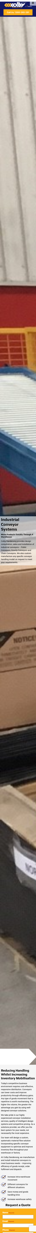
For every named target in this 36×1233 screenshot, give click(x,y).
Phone (8, 1230)
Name (8, 1212)
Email (8, 1221)
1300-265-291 (22, 12)
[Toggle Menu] (33, 3)
